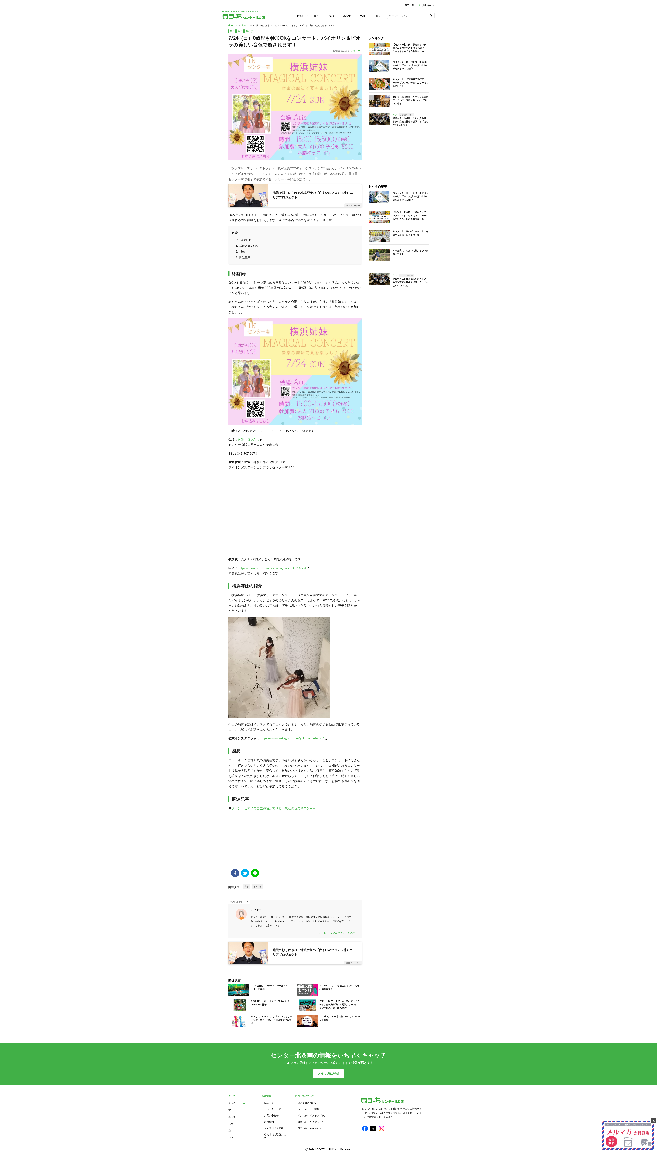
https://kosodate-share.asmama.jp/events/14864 (272, 568)
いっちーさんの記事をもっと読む (337, 933)
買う (316, 15)
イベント (257, 886)
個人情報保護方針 (273, 1128)
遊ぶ (331, 15)
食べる (300, 15)
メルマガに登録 (328, 1073)
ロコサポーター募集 (308, 1109)
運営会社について (307, 1102)
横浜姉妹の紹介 (249, 245)
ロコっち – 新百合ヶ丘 (310, 1128)
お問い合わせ (428, 5)
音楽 (246, 886)
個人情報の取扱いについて (275, 1136)
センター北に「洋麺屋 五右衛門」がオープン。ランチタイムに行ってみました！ (410, 82)
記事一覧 (269, 1102)
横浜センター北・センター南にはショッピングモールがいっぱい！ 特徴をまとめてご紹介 (410, 65)
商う (377, 15)
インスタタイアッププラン (312, 1115)
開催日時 (246, 239)
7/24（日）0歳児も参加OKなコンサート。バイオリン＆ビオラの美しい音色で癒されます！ (292, 25)
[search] (431, 15)
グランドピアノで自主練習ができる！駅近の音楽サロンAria (273, 808)
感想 (242, 251)
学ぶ (362, 15)
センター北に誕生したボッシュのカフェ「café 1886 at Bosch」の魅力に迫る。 (410, 100)
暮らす (347, 15)
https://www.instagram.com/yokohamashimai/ (292, 738)
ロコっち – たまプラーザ (311, 1121)
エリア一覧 (408, 5)
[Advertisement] (295, 842)
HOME (234, 25)
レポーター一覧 (272, 1109)
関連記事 (244, 257)
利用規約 (269, 1121)
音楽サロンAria (248, 439)
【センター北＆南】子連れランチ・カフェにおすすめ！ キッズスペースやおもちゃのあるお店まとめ (410, 48)
